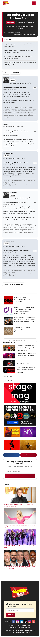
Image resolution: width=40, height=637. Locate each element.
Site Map (28, 628)
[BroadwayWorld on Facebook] (13, 621)
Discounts (28, 455)
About (17, 626)
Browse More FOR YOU (18, 340)
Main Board (10, 22)
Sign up (20, 476)
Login (29, 3)
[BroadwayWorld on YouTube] (34, 621)
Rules (21, 28)
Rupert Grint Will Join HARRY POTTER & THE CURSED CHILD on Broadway (18, 505)
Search (20, 26)
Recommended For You (10, 292)
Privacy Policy (25, 632)
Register (23, 3)
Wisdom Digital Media (25, 630)
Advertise (11, 626)
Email (6, 73)
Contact (23, 626)
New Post (11, 26)
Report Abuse (29, 26)
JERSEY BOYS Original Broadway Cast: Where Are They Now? (19, 567)
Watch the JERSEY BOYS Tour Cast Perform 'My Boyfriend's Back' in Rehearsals (25, 348)
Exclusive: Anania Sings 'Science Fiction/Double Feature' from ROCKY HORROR (26, 355)
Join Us (29, 626)
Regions (21, 628)
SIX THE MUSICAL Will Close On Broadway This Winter (20, 547)
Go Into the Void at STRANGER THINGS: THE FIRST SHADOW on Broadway (26, 370)
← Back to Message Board (12, 32)
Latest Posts (21, 22)
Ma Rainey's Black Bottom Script (14, 88)
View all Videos (8, 376)
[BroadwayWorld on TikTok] (25, 621)
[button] (34, 3)
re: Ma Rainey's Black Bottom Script (16, 131)
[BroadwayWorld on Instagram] (17, 621)
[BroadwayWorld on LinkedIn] (21, 621)
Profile (13, 80)
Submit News (13, 628)
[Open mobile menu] (38, 3)
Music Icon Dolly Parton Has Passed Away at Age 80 (19, 526)
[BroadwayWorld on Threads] (29, 621)
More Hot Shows (11, 455)
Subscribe (15, 73)
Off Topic (31, 22)
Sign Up (10, 615)
